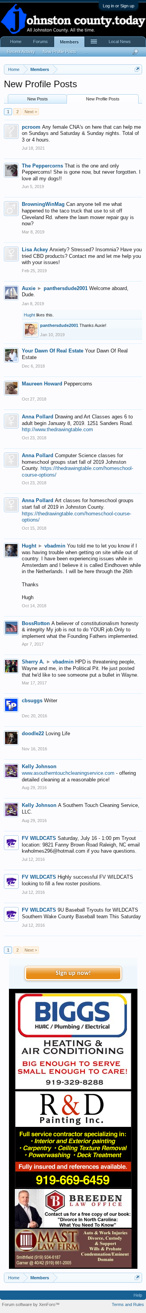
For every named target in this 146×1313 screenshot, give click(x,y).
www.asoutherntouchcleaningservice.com (68, 773)
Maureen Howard (42, 384)
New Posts (37, 99)
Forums (40, 41)
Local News (120, 41)
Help (138, 1295)
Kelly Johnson (39, 766)
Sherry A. (33, 662)
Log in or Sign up (118, 5)
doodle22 (33, 733)
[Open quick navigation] (137, 69)
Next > (31, 111)
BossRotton (36, 623)
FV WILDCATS (39, 838)
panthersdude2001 (66, 288)
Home (15, 41)
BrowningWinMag (43, 204)
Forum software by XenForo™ (31, 1304)
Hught (29, 315)
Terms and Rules (128, 1304)
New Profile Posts (103, 99)
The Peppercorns (42, 166)
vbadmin (54, 546)
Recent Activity (21, 51)
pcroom (31, 127)
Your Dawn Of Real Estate (52, 351)
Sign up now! (73, 973)
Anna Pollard (37, 417)
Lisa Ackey (35, 249)
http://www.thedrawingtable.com (57, 429)
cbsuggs (32, 700)
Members (69, 42)
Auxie (28, 288)
